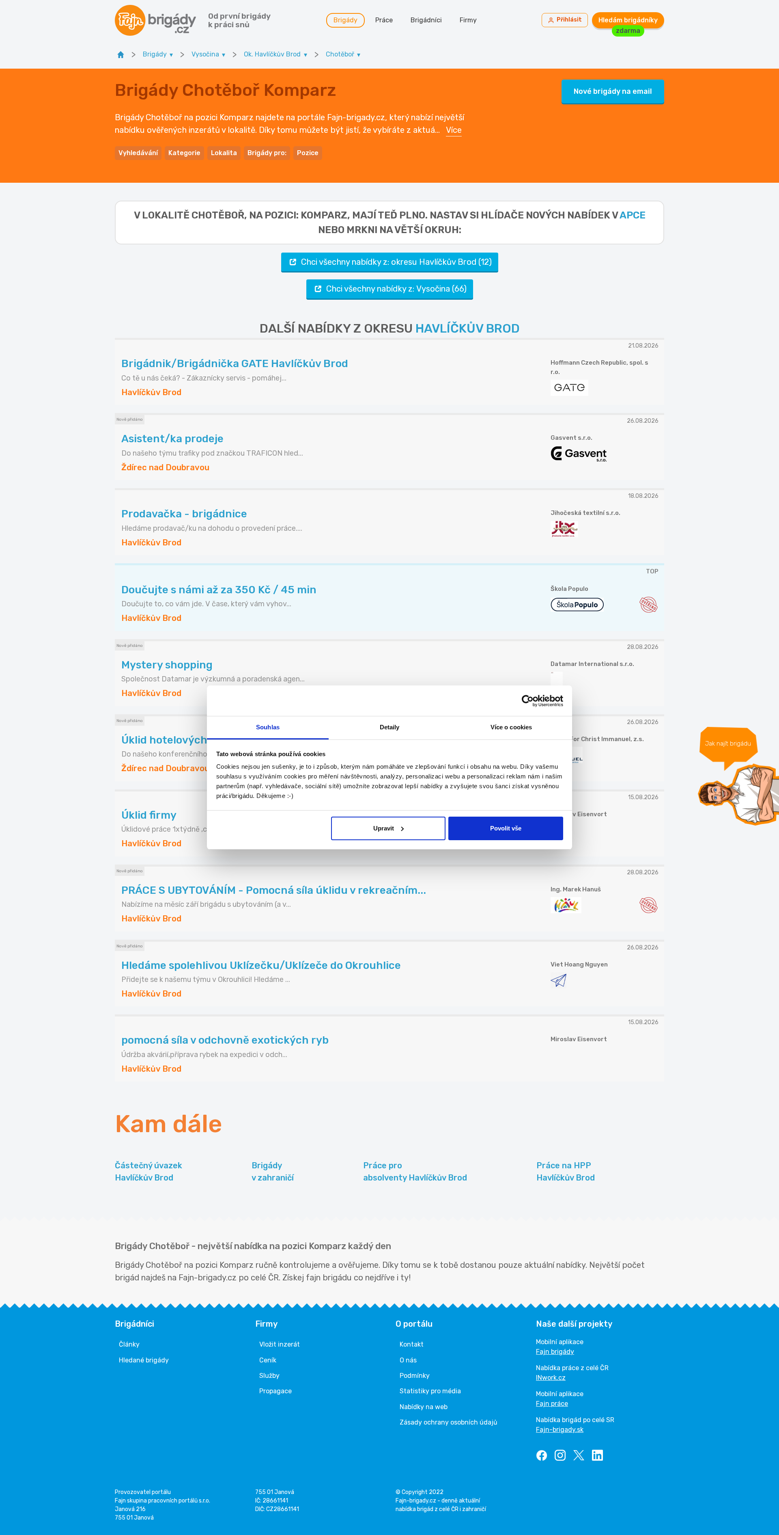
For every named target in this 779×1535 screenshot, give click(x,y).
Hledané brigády (144, 1360)
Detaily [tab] (390, 727)
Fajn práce (552, 1403)
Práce (384, 20)
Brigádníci (426, 20)
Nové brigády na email (613, 91)
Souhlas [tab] (268, 727)
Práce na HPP (565, 1172)
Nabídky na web (424, 1407)
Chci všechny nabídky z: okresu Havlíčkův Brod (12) (396, 262)
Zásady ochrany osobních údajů (448, 1422)
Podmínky (415, 1375)
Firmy (468, 20)
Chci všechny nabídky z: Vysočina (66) (396, 289)
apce (633, 215)
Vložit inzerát (279, 1344)
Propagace (275, 1391)
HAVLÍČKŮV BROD (467, 328)
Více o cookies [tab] (511, 727)
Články (129, 1344)
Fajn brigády (555, 1352)
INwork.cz (551, 1378)
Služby (269, 1375)
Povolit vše (505, 828)
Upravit (383, 828)
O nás (408, 1360)
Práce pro (415, 1172)
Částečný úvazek (148, 1172)
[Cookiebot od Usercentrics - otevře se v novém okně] (527, 701)
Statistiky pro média (430, 1391)
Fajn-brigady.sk (559, 1429)
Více (454, 130)
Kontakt (412, 1344)
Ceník (267, 1360)
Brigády (345, 20)
